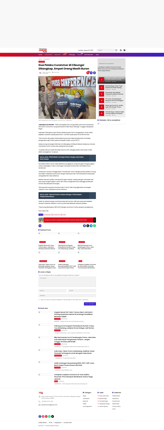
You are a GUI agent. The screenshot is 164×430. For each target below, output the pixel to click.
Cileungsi (48, 215)
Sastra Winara (103, 406)
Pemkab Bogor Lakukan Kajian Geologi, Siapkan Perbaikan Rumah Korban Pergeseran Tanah (114, 112)
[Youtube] (46, 416)
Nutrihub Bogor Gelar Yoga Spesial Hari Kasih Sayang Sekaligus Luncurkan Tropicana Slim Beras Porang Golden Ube (114, 87)
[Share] (94, 72)
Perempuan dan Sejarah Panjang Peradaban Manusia (114, 93)
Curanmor (57, 215)
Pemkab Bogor (103, 401)
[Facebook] (84, 225)
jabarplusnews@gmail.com (49, 405)
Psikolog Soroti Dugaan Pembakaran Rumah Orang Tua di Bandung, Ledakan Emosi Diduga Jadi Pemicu (66, 247)
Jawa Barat (41, 61)
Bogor (80, 261)
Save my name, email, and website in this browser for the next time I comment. (64, 300)
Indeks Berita (116, 396)
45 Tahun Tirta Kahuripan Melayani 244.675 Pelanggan (114, 99)
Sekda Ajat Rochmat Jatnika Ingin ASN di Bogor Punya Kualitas (114, 106)
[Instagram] (43, 416)
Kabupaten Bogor (104, 404)
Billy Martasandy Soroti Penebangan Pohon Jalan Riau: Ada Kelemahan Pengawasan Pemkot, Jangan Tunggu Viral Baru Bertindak (86, 247)
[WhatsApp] (94, 225)
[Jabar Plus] (45, 50)
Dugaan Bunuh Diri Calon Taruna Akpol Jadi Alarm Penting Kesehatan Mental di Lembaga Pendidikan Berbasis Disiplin (47, 247)
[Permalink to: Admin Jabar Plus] (40, 72)
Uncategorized (87, 406)
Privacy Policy (116, 406)
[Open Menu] (124, 50)
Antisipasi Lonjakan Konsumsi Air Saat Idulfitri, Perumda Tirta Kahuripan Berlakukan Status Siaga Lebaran (87, 266)
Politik (84, 404)
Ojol (64, 215)
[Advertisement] (51, 12)
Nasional (85, 401)
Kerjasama (115, 398)
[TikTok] (52, 416)
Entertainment (43, 261)
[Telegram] (91, 225)
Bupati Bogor (103, 398)
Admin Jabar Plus (46, 72)
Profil (113, 409)
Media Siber (115, 404)
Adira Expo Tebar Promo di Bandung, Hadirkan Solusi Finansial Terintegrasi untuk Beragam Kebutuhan (47, 266)
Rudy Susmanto (104, 396)
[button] (116, 50)
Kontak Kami (116, 401)
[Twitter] (87, 225)
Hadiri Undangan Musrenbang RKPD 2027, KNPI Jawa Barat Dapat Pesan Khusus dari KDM (67, 266)
